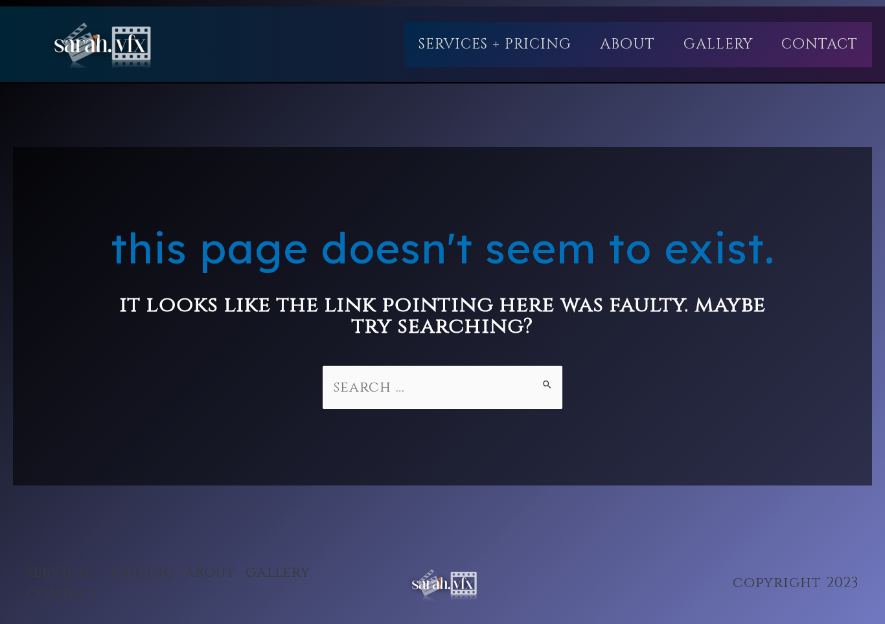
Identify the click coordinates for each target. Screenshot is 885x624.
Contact (819, 44)
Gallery (718, 44)
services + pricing (495, 44)
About (627, 44)
